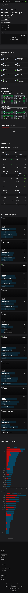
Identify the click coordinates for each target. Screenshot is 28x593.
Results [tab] (12, 125)
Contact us (4, 570)
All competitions (5, 19)
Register (3, 579)
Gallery (2, 557)
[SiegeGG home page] (14, 590)
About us (4, 566)
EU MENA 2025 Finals (14, 39)
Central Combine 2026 (14, 42)
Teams (6, 47)
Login (2, 577)
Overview (2, 47)
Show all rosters (6, 54)
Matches (9, 47)
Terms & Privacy (16, 588)
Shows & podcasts (6, 568)
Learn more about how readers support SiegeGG (13, 586)
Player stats (14, 47)
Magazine (3, 559)
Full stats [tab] (15, 147)
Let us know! (10, 538)
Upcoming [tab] (5, 125)
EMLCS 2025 (14, 37)
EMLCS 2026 (14, 41)
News (2, 550)
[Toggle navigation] (2, 4)
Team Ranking (4, 555)
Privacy (3, 572)
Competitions (4, 553)
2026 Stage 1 (23, 35)
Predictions (3, 561)
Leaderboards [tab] (5, 147)
